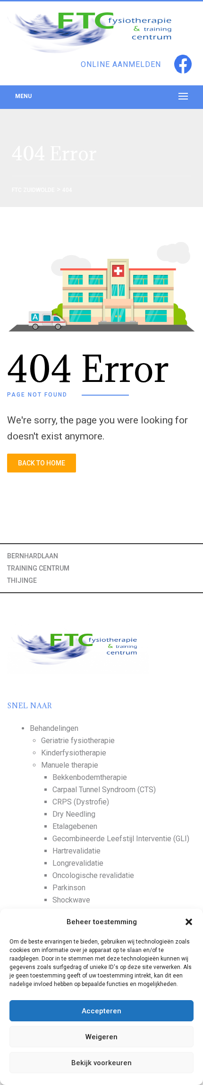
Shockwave (71, 899)
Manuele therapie (69, 765)
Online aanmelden (121, 64)
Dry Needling (73, 814)
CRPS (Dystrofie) (80, 801)
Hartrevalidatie (76, 850)
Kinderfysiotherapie (73, 752)
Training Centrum (38, 568)
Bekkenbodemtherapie (89, 777)
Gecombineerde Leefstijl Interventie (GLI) (120, 838)
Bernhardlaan (32, 556)
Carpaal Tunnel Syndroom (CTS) (104, 789)
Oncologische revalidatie (93, 875)
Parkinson (68, 887)
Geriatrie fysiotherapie (78, 740)
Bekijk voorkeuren (101, 1063)
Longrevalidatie (77, 863)
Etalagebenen (74, 826)
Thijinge (22, 580)
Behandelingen (54, 728)
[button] (189, 922)
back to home (41, 463)
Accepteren (101, 1011)
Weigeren (101, 1037)
